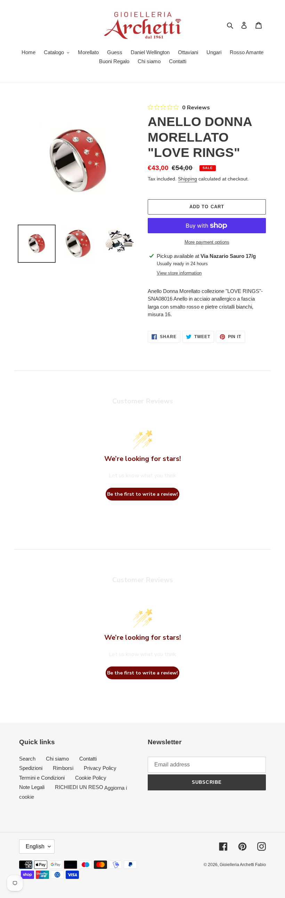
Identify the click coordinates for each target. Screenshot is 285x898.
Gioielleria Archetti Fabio (243, 864)
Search (27, 759)
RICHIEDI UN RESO (79, 787)
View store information (179, 273)
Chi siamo (57, 759)
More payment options (207, 242)
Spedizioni (30, 768)
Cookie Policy (90, 778)
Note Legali (31, 787)
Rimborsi (63, 768)
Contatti (88, 759)
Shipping (187, 179)
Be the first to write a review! (142, 494)
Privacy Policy (100, 768)
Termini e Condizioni (42, 778)
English (35, 846)
